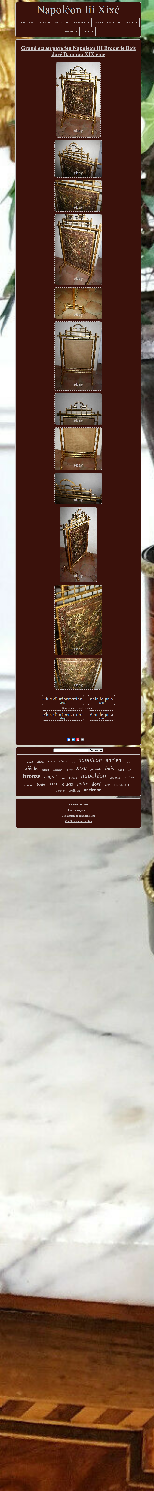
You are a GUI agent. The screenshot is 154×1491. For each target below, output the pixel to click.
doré (96, 783)
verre (51, 761)
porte (70, 769)
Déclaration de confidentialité (78, 815)
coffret (50, 776)
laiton (129, 777)
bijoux (127, 762)
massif (121, 769)
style (129, 770)
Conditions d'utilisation (78, 821)
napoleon (90, 759)
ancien (113, 760)
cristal (40, 761)
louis (107, 784)
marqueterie (123, 784)
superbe (115, 777)
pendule (95, 769)
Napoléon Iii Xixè (78, 804)
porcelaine (58, 769)
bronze (31, 776)
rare (73, 762)
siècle (31, 768)
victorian (60, 790)
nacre (45, 769)
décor (63, 761)
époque (28, 784)
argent (67, 784)
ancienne (92, 789)
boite (41, 784)
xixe (81, 767)
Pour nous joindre (78, 810)
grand (30, 761)
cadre (73, 777)
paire (82, 783)
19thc (62, 778)
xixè (53, 783)
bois (109, 768)
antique (74, 790)
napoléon (93, 775)
